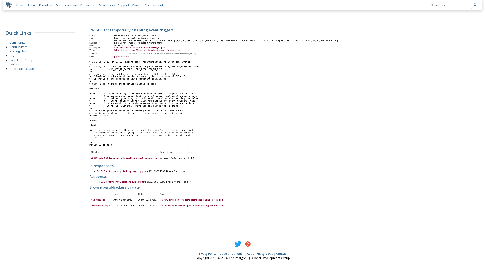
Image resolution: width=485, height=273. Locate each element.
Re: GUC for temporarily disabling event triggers (121, 171)
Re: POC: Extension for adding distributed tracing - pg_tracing (191, 199)
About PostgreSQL (260, 254)
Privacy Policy (207, 254)
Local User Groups (22, 60)
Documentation (66, 5)
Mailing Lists (18, 51)
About (32, 5)
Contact (282, 254)
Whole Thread (121, 50)
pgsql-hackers (121, 56)
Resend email (174, 50)
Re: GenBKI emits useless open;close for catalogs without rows (192, 205)
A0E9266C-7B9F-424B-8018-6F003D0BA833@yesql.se (139, 47)
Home (20, 5)
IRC (11, 55)
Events (14, 64)
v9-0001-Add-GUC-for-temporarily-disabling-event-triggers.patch (124, 158)
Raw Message (138, 50)
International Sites (22, 69)
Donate (137, 5)
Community (88, 5)
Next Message (98, 199)
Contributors (18, 47)
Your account (154, 5)
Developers (107, 5)
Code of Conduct (232, 254)
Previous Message (100, 205)
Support (123, 5)
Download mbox (156, 50)
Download (46, 5)
